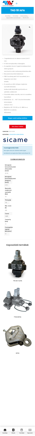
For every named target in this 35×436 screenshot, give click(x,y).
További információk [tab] (17, 159)
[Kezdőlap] (5, 430)
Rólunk (13, 433)
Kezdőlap (8, 16)
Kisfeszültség (24, 16)
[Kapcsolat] (30, 430)
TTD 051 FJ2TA (17, 281)
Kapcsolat (30, 433)
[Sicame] (15, 139)
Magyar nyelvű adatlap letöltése (17, 118)
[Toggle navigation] (17, 3)
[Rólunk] (13, 430)
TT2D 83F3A (17, 317)
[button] (29, 27)
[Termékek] (21, 430)
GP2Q (17, 353)
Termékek (15, 16)
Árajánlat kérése (17, 126)
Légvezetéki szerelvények (13, 18)
